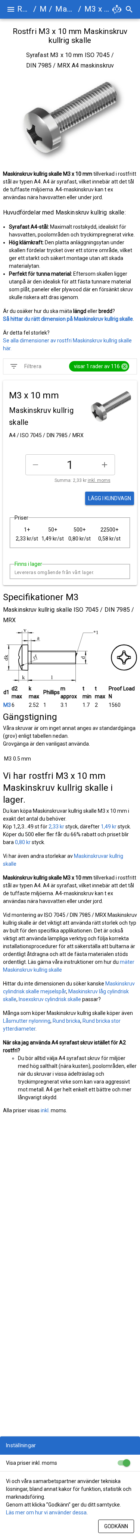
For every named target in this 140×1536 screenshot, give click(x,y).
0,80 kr (23, 842)
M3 (7, 705)
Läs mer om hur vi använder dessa (46, 1512)
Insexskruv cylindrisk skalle (50, 999)
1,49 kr (108, 827)
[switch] (123, 1462)
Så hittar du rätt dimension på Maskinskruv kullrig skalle (68, 319)
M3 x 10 (97, 8)
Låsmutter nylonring (26, 1021)
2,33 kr (56, 827)
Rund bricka (66, 1021)
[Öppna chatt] (117, 9)
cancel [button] (124, 366)
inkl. (45, 1110)
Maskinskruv (43, 8)
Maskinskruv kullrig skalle (65, 8)
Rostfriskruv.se (23, 8)
